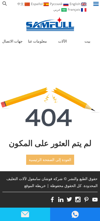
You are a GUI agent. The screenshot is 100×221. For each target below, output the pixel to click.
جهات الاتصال (12, 41)
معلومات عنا (37, 41)
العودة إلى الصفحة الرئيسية (50, 160)
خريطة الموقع (35, 185)
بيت (87, 41)
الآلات (62, 41)
